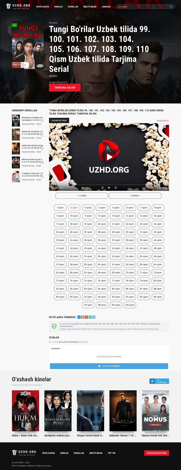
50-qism (74, 256)
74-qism (74, 280)
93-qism (116, 296)
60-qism (102, 264)
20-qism (102, 223)
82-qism (74, 288)
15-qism (144, 215)
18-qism (74, 223)
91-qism (88, 296)
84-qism (102, 288)
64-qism (158, 264)
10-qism (74, 215)
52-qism (102, 256)
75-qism (88, 280)
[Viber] (86, 317)
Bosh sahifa (42, 6)
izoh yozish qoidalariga (68, 342)
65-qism (60, 272)
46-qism (130, 248)
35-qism (88, 240)
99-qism (116, 304)
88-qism (158, 288)
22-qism (130, 223)
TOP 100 (111, 453)
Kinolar (58, 6)
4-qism (101, 207)
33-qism (60, 240)
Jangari (52, 82)
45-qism (116, 248)
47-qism (144, 248)
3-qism (88, 207)
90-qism (74, 296)
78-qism (130, 280)
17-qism (60, 223)
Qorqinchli (62, 82)
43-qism (88, 248)
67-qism (88, 272)
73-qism (60, 280)
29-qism (116, 232)
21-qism (116, 223)
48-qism (158, 248)
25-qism (60, 232)
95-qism (144, 296)
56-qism (158, 256)
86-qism (130, 288)
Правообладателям (156, 453)
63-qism (144, 264)
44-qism (102, 248)
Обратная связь (44, 465)
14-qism (130, 215)
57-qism (60, 264)
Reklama (31, 465)
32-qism (158, 232)
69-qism (116, 272)
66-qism (74, 272)
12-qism (102, 215)
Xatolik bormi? (163, 120)
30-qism (130, 232)
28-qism (102, 232)
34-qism (74, 240)
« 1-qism (81, 195)
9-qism (60, 215)
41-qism (60, 248)
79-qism (144, 280)
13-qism (116, 215)
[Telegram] (93, 317)
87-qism (144, 288)
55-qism (144, 256)
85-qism (116, 288)
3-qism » (135, 195)
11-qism (88, 215)
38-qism (130, 240)
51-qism (88, 256)
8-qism (157, 207)
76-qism (102, 280)
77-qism (116, 280)
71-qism (144, 272)
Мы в (161, 381)
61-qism (116, 264)
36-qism (102, 240)
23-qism (144, 223)
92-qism (102, 296)
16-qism (158, 215)
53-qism (116, 256)
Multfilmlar (89, 6)
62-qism (130, 264)
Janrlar (106, 6)
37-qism (116, 240)
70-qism (130, 272)
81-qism (60, 288)
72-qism (158, 272)
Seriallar (73, 6)
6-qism (130, 207)
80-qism (158, 280)
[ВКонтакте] (79, 317)
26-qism (74, 232)
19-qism (88, 223)
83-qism (88, 288)
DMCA (14, 465)
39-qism (144, 240)
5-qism (116, 207)
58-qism (74, 264)
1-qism (60, 207)
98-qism (102, 304)
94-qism (130, 296)
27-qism (88, 232)
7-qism (144, 207)
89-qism (60, 296)
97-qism (88, 304)
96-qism (158, 296)
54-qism (130, 256)
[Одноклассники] (82, 317)
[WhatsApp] (90, 317)
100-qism (129, 304)
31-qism (144, 232)
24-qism (158, 223)
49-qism (60, 256)
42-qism (74, 248)
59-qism (88, 264)
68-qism (102, 272)
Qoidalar (22, 465)
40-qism (158, 240)
